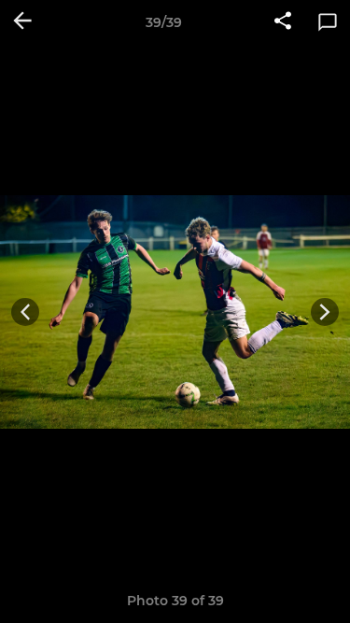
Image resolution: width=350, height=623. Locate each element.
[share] (283, 22)
